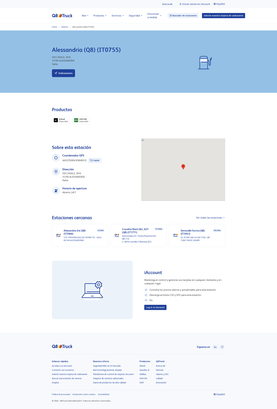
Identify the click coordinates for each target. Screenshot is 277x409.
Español (220, 3)
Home (54, 27)
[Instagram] (222, 347)
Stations (64, 27)
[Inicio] (62, 15)
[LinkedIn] (215, 347)
